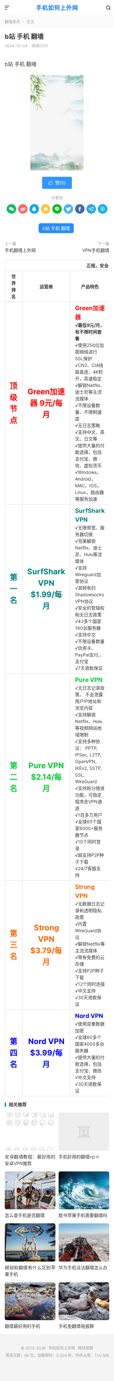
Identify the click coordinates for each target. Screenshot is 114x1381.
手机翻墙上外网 (20, 250)
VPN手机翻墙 (95, 250)
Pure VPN (89, 679)
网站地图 (85, 1348)
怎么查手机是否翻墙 (25, 1215)
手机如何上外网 (57, 7)
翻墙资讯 (12, 21)
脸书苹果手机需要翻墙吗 (83, 1215)
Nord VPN (89, 1016)
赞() (57, 182)
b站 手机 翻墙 (24, 36)
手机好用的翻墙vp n (79, 1156)
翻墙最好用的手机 (22, 1326)
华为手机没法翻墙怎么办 (83, 1267)
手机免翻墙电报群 (76, 1326)
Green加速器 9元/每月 (46, 403)
